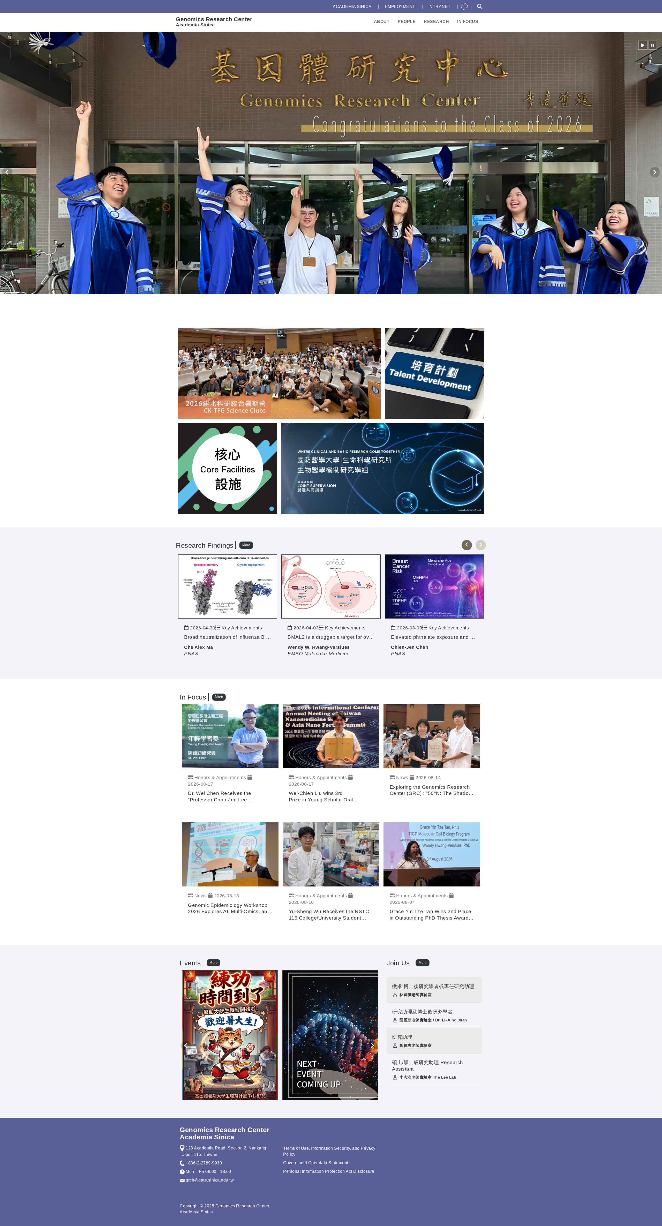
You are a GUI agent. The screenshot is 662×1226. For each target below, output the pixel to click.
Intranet (439, 6)
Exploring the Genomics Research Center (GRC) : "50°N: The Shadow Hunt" (431, 790)
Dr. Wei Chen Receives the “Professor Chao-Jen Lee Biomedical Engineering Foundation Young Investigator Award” (230, 797)
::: (323, 6)
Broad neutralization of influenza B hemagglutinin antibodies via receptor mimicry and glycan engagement (227, 637)
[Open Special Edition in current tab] (227, 468)
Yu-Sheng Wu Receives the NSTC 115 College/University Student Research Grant (329, 915)
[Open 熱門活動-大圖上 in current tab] (279, 373)
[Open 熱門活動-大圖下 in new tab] (382, 468)
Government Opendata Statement (315, 1163)
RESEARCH (436, 21)
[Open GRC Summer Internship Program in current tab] (229, 1035)
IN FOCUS (467, 21)
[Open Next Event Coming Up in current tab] (330, 1035)
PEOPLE (407, 21)
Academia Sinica (352, 6)
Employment (400, 6)
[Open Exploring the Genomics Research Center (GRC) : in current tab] (431, 736)
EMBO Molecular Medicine (319, 653)
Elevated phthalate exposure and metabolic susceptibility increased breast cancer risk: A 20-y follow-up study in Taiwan (434, 637)
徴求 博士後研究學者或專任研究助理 (433, 986)
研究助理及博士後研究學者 (422, 1011)
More (246, 545)
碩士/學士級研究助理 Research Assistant (427, 1066)
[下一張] (481, 545)
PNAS (191, 653)
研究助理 (402, 1037)
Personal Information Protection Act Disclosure (328, 1171)
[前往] (227, 586)
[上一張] (467, 545)
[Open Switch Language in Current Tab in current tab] (464, 6)
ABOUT (382, 21)
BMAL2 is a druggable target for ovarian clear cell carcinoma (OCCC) (331, 637)
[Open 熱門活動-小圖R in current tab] (434, 373)
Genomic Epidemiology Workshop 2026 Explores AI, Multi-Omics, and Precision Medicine (229, 908)
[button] (643, 45)
